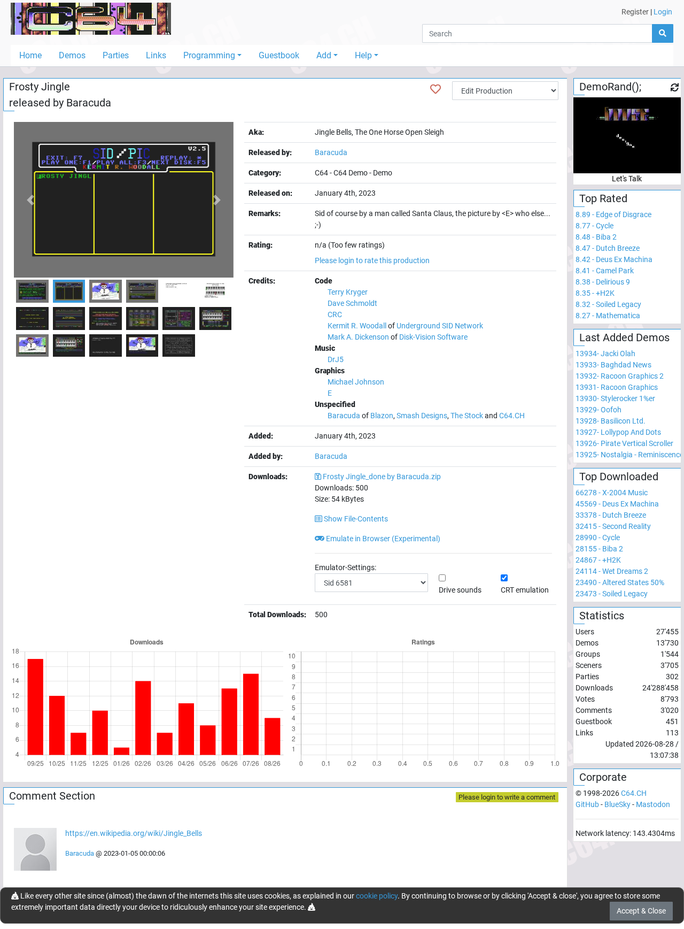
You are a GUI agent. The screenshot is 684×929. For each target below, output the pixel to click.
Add (323, 55)
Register (635, 11)
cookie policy (377, 896)
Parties (116, 55)
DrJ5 (336, 359)
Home (30, 55)
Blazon (381, 415)
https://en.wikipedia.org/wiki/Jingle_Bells (133, 833)
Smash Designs (422, 415)
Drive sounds (460, 590)
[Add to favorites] (435, 89)
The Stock (466, 415)
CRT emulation (525, 590)
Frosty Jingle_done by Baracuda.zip (382, 476)
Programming (209, 55)
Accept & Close (641, 911)
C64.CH (512, 415)
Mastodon (653, 804)
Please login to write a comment (506, 797)
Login (663, 11)
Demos (72, 55)
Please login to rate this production (372, 260)
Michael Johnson (356, 382)
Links (156, 55)
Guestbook (279, 55)
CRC (335, 314)
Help (363, 55)
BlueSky (617, 804)
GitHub (587, 804)
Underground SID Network (440, 325)
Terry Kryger (348, 292)
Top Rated (603, 198)
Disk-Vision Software (433, 337)
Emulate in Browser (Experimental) (382, 538)
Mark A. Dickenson (358, 337)
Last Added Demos (624, 337)
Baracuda (88, 102)
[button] (30, 200)
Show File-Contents (355, 519)
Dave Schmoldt (352, 303)
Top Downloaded (618, 476)
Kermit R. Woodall (357, 325)
